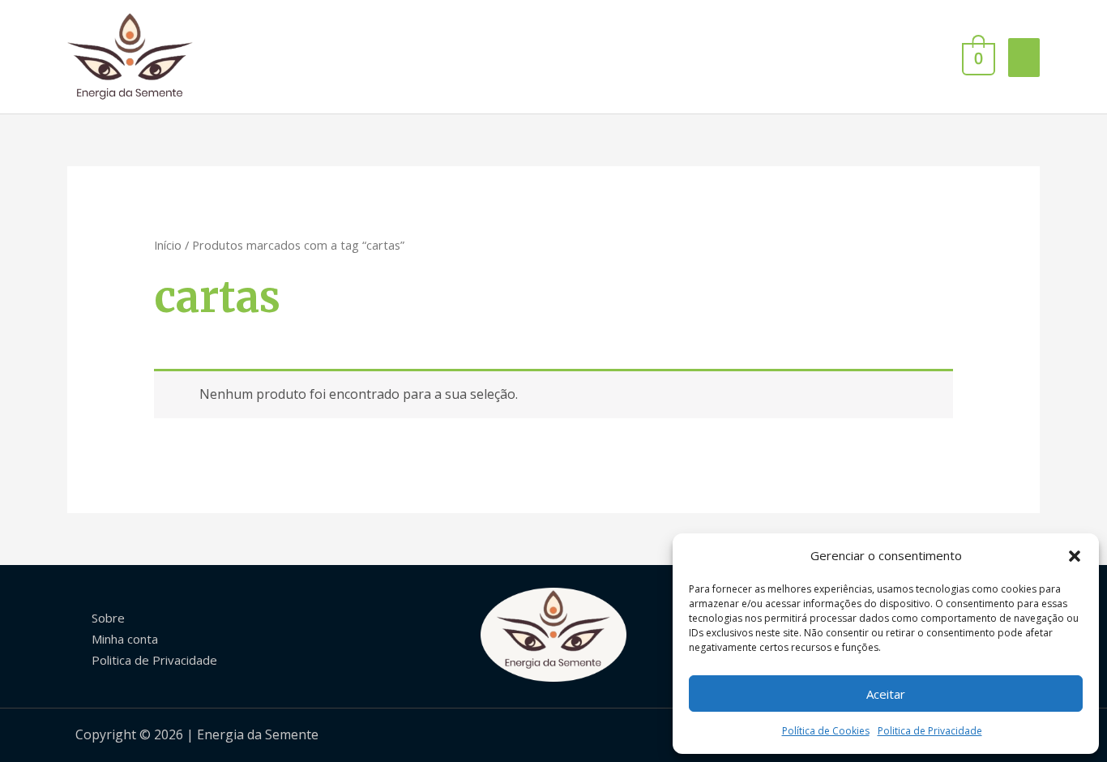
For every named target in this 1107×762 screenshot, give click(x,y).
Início (168, 245)
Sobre (108, 618)
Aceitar (885, 694)
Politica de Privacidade (930, 731)
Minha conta (125, 639)
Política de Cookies (826, 731)
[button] (1074, 556)
